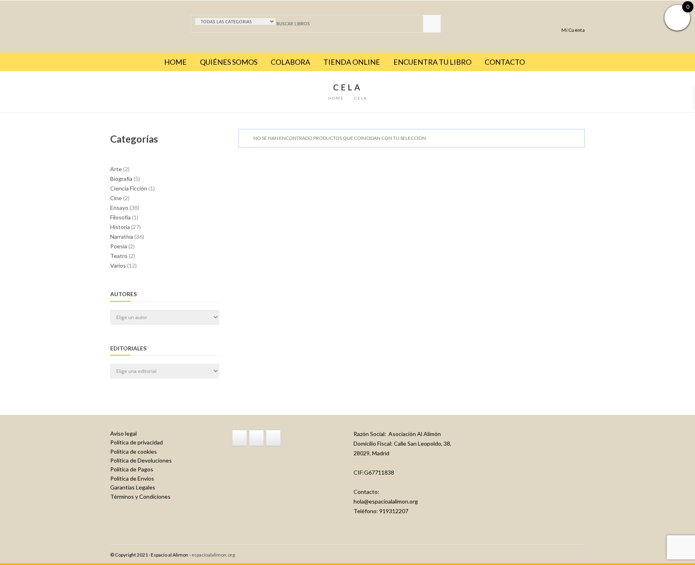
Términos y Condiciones (140, 496)
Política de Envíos (132, 478)
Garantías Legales (132, 487)
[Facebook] (239, 438)
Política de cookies (133, 451)
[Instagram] (256, 438)
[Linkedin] (273, 438)
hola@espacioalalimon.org (386, 501)
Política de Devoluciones (141, 460)
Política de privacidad (136, 442)
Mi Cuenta (573, 30)
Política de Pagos (131, 469)
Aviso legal (123, 433)
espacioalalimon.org (213, 555)
